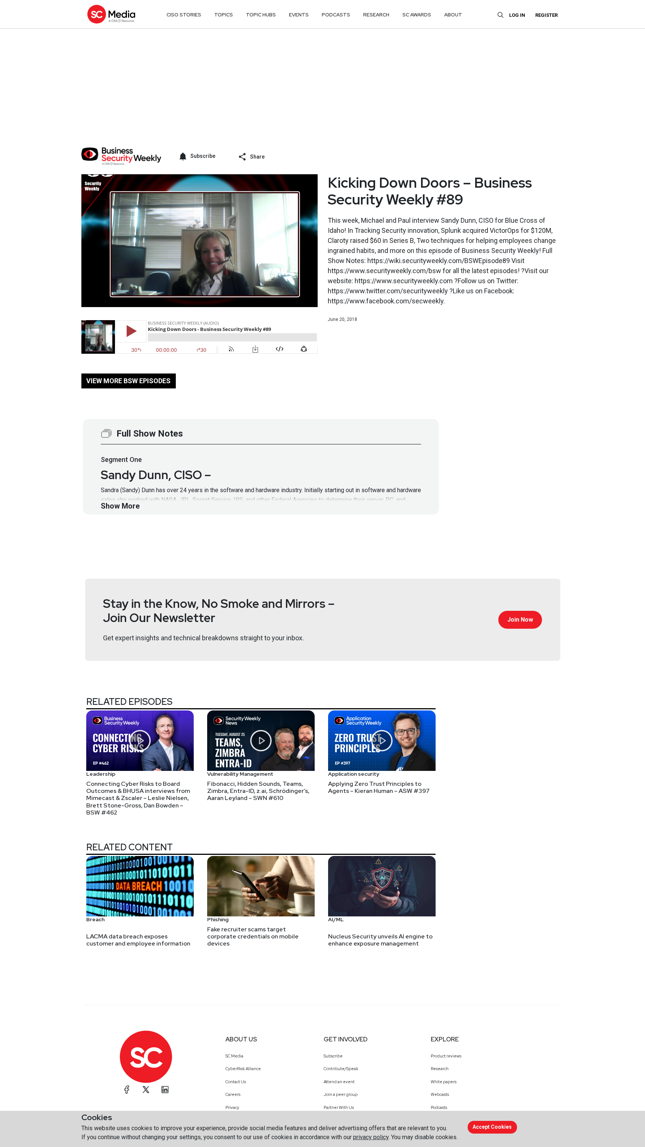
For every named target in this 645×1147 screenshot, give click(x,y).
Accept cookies (492, 1127)
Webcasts (440, 1094)
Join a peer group (341, 1094)
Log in (517, 15)
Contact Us (235, 1081)
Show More (120, 505)
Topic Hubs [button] (261, 15)
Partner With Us (339, 1107)
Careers (232, 1094)
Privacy (232, 1107)
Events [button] (299, 15)
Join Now (520, 619)
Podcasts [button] (336, 15)
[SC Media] (111, 14)
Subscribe (333, 1056)
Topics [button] (223, 15)
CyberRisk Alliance (243, 1068)
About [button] (453, 15)
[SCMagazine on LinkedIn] (165, 1089)
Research (440, 1068)
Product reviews (446, 1056)
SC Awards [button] (416, 15)
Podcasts (439, 1107)
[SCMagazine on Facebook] (126, 1089)
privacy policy (371, 1137)
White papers (444, 1081)
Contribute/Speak (341, 1068)
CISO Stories (183, 15)
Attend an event (339, 1081)
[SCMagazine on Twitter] (145, 1089)
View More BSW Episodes (128, 381)
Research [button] (376, 15)
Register (546, 15)
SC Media (234, 1056)
